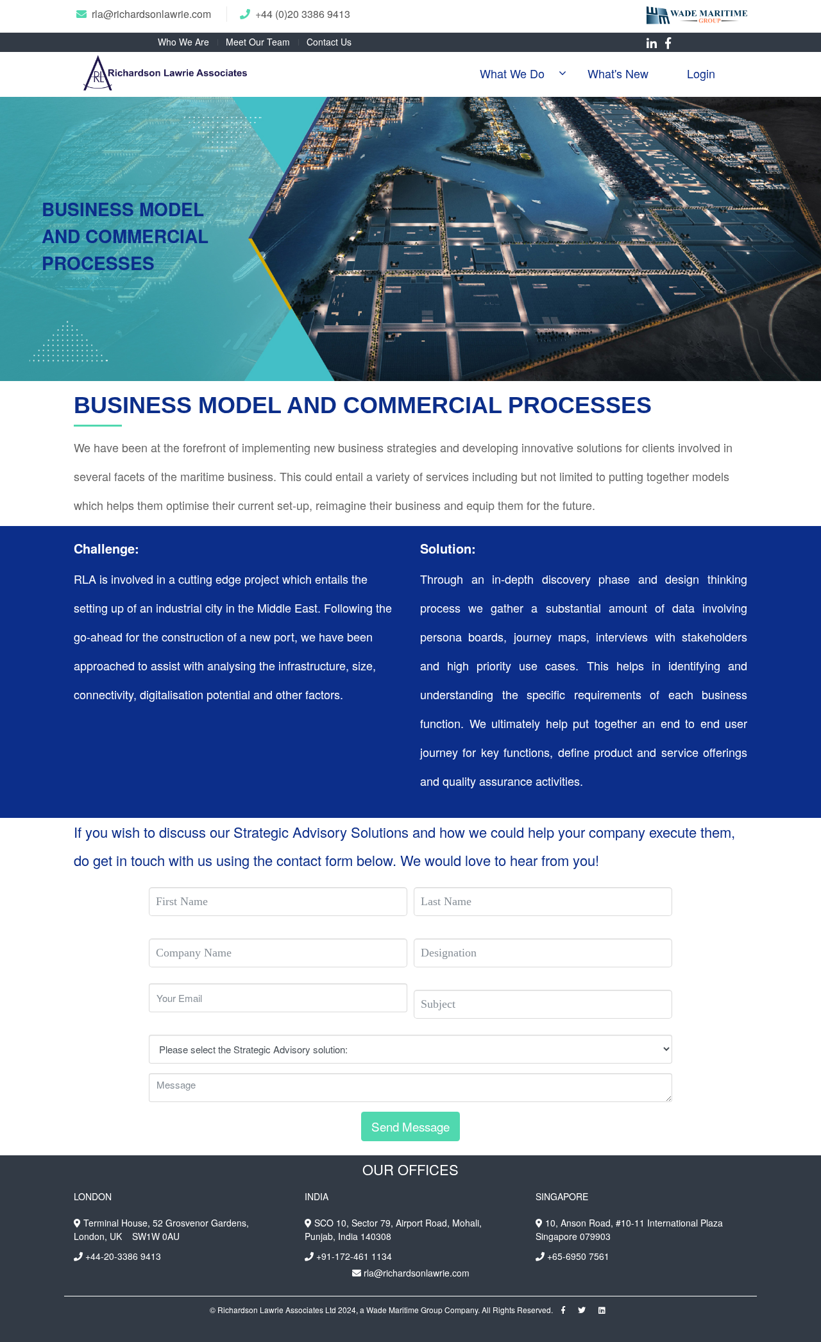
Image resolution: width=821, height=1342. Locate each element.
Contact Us (329, 41)
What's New (618, 73)
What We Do (512, 73)
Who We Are (183, 41)
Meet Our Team (258, 41)
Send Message (410, 1126)
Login (701, 73)
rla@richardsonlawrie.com (151, 13)
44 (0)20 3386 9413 (305, 13)
